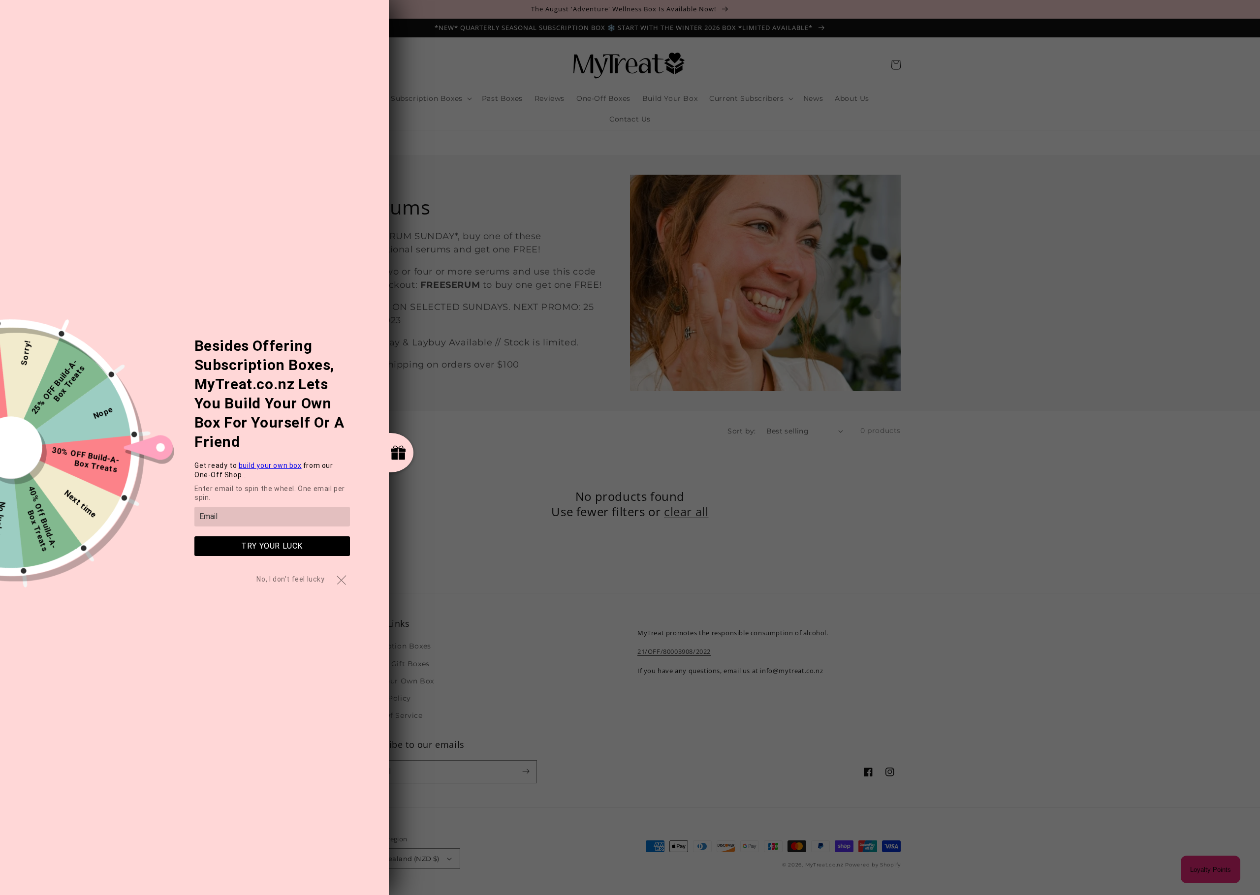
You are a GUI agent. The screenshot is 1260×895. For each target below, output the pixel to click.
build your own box (270, 465)
